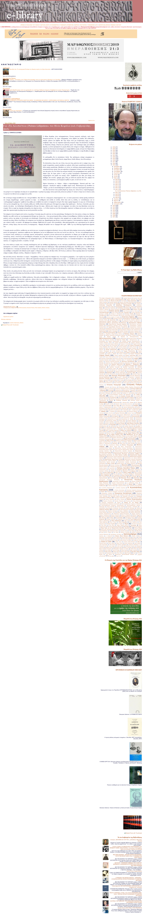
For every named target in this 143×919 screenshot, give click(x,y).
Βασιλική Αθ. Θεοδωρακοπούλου (130, 336)
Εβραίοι (138, 378)
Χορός (102, 532)
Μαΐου (116, 178)
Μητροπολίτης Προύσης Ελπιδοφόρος (133, 459)
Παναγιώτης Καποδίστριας (123, 493)
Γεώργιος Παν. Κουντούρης (111, 345)
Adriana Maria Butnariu (121, 536)
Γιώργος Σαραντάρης (130, 355)
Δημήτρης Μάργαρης (135, 368)
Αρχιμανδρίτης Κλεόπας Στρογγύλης (132, 328)
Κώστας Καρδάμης (110, 421)
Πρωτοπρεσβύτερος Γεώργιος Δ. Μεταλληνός (132, 503)
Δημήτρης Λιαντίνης (123, 368)
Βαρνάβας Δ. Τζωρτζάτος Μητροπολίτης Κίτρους (110, 333)
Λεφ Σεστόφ (111, 426)
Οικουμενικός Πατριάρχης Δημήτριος (121, 481)
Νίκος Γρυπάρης (138, 472)
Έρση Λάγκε (108, 391)
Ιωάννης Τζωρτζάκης (103, 409)
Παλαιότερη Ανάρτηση (89, 319)
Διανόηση (109, 372)
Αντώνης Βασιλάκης (135, 312)
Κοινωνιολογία (135, 416)
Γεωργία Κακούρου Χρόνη (105, 342)
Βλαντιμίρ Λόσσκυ (132, 338)
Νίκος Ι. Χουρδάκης (124, 473)
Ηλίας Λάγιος (139, 397)
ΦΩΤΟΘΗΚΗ (83, 25)
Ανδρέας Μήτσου (103, 311)
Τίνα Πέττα (111, 525)
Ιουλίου (116, 174)
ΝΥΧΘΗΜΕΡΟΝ (54, 25)
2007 (114, 217)
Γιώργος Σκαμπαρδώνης (110, 356)
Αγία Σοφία (123, 300)
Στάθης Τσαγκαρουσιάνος (122, 512)
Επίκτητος (114, 387)
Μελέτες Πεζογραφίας (127, 445)
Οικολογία (136, 478)
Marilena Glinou (109, 547)
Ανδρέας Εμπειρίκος (115, 309)
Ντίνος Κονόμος (132, 476)
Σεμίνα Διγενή (115, 509)
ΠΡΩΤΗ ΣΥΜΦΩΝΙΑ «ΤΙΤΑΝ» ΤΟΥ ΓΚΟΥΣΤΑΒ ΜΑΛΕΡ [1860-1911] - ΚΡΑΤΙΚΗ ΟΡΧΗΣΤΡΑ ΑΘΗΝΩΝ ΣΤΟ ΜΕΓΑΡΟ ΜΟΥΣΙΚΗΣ (125, 894)
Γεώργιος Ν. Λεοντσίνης (125, 343)
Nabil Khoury (134, 548)
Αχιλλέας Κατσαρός (123, 331)
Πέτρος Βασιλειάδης (137, 500)
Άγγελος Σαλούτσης (131, 299)
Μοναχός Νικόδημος (115, 465)
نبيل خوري (119, 555)
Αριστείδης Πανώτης (117, 318)
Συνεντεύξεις (119, 517)
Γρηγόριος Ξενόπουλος (116, 359)
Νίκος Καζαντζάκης (116, 475)
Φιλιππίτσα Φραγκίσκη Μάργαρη (114, 526)
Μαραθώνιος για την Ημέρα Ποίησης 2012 (127, 433)
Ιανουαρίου (117, 203)
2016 (114, 163)
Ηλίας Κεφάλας (38, 307)
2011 (114, 210)
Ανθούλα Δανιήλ (22, 307)
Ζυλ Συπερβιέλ (137, 396)
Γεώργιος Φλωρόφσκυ (134, 345)
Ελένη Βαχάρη (128, 380)
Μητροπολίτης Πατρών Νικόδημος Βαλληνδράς (117, 456)
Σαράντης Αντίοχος (104, 509)
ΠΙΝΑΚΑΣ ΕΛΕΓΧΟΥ (116, 25)
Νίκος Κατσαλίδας (136, 475)
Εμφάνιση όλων (91, 120)
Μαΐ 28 (117, 179)
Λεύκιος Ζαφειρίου (131, 424)
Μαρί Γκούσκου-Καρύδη (131, 437)
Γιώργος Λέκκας (104, 355)
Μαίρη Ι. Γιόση (137, 430)
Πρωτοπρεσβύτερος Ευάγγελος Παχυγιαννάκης (112, 505)
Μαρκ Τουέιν (137, 441)
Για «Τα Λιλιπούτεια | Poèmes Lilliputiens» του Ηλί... (128, 191)
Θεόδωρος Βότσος (135, 400)
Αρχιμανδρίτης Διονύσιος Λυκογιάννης (117, 326)
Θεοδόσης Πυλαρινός (121, 400)
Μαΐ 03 (117, 197)
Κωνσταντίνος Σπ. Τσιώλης (127, 419)
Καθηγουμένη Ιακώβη (122, 411)
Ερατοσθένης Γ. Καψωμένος (129, 390)
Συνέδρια (111, 517)
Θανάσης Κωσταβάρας (129, 398)
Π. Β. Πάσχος (128, 484)
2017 (114, 161)
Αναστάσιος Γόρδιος (129, 306)
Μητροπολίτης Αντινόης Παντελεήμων (124, 448)
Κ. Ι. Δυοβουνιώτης (134, 409)
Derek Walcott (125, 538)
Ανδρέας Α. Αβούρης (104, 309)
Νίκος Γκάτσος (118, 472)
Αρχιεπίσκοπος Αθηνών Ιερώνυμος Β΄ (109, 321)
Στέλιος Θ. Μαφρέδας (126, 515)
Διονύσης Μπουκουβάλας (124, 374)
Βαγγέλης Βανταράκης (109, 332)
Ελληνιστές (107, 387)
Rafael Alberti (116, 551)
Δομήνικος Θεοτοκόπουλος (119, 378)
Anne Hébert (116, 537)
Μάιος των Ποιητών (126, 430)
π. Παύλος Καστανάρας (119, 490)
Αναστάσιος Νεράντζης (110, 307)
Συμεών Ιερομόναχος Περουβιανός (128, 516)
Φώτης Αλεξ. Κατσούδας (106, 529)
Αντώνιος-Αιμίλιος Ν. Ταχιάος (113, 317)
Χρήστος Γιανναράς (125, 532)
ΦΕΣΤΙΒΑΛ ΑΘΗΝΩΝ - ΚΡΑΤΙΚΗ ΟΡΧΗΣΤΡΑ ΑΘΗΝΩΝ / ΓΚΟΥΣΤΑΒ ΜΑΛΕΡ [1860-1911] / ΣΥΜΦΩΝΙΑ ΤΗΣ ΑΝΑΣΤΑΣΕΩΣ (127, 856)
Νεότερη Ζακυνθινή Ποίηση (126, 468)
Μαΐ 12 (117, 189)
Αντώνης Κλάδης (129, 313)
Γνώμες (135, 358)
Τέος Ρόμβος (120, 523)
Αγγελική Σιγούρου (103, 299)
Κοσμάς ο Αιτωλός (103, 417)
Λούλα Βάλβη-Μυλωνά (137, 427)
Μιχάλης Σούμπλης (131, 463)
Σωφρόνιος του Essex (123, 519)
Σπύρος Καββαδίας (123, 510)
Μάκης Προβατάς (103, 431)
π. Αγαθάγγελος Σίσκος (132, 482)
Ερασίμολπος (118, 390)
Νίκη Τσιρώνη (111, 469)
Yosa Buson (109, 554)
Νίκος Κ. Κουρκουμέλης (136, 473)
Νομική (109, 476)
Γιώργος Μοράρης (118, 355)
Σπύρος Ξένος (112, 512)
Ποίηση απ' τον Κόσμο (131, 502)
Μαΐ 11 (117, 192)
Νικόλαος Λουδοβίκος (116, 471)
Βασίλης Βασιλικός (121, 335)
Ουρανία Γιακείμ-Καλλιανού (118, 482)
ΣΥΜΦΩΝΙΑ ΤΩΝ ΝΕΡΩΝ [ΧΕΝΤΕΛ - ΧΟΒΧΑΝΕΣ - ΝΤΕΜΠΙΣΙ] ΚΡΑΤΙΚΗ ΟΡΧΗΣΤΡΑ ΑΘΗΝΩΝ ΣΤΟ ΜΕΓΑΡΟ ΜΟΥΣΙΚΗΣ (127, 879)
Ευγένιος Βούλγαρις (105, 393)
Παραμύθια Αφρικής (115, 496)
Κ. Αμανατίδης (125, 409)
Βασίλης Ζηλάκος (132, 335)
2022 (114, 153)
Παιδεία (103, 491)
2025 (114, 148)
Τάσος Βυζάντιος (103, 522)
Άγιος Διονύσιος (132, 300)
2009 (114, 213)
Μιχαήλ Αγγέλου (120, 463)
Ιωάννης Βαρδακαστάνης (129, 407)
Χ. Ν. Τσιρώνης (128, 529)
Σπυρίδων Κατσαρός (112, 510)
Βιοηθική (124, 338)
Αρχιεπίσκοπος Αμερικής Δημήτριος (118, 324)
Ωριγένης (101, 535)
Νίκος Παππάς (102, 476)
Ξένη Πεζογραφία (114, 478)
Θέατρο (111, 400)
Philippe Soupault (133, 550)
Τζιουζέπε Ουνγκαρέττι (137, 523)
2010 (114, 212)
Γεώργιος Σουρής (124, 345)
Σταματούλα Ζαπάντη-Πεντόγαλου (121, 513)
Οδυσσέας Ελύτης (126, 478)
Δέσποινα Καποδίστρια (128, 361)
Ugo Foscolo (128, 553)
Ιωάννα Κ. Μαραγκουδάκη (105, 407)
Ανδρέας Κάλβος (125, 309)
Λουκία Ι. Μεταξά (126, 427)
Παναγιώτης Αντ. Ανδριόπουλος (134, 491)
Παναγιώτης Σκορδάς (135, 494)
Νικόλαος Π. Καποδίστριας (129, 471)
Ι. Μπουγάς (124, 402)
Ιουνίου (116, 176)
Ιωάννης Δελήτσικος (111, 408)
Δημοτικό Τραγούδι (120, 371)
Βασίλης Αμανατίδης (110, 335)
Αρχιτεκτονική (102, 331)
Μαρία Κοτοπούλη (129, 439)
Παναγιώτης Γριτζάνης (107, 493)
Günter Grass (118, 541)
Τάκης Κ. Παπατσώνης (104, 520)
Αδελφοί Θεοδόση (114, 302)
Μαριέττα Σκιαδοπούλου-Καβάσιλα (124, 440)
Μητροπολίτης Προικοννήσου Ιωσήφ (113, 459)
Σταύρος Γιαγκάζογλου (104, 515)
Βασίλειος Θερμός (129, 333)
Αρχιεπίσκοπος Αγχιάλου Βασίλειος (132, 319)
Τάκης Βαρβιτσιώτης (135, 519)
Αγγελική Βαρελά (127, 298)
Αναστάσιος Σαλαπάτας (123, 308)
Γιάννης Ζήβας (113, 346)
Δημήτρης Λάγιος (112, 368)
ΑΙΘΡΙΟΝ (76, 25)
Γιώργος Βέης (111, 352)
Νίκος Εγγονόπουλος (106, 473)
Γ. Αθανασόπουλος (132, 339)
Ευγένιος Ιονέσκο (116, 393)
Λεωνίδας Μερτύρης (128, 426)
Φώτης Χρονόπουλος (118, 529)
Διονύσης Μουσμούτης (111, 374)
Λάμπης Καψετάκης (103, 424)
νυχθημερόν (6, 68)
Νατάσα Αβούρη (103, 468)
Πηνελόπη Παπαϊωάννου (108, 502)
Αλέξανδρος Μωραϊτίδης (105, 305)
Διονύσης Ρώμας (136, 374)
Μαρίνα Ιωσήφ (137, 440)
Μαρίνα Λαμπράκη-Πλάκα (105, 441)
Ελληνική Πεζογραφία (114, 385)
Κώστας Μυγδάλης (132, 421)
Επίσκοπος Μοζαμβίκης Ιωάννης (122, 388)
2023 (114, 152)
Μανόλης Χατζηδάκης (132, 431)
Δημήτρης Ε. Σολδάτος (116, 365)
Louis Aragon (112, 546)
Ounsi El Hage (116, 550)
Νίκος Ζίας (115, 473)
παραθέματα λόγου (26, 5)
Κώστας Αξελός (122, 420)
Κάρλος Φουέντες (109, 413)
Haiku (138, 541)
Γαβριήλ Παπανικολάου (113, 341)
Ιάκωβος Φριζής (119, 404)
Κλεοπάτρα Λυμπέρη (125, 416)
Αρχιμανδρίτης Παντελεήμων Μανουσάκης (108, 329)
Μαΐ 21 (117, 184)
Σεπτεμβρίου (117, 171)
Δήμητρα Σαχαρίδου (104, 364)
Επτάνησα (110, 390)
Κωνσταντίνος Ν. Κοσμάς (113, 419)
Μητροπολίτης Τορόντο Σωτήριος (107, 462)
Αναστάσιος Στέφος (135, 307)
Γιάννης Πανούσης (122, 348)
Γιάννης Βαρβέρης (103, 346)
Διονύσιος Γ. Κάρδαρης (134, 377)
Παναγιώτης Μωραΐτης (112, 494)
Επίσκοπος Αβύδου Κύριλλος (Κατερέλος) (129, 387)
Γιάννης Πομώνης (132, 348)
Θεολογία (103, 402)
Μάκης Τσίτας (112, 431)
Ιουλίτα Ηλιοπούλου (126, 405)
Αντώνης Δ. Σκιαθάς (104, 313)
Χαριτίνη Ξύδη (124, 530)
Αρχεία (119, 319)
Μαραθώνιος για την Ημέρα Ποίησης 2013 (111, 434)
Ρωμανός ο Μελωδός (132, 506)
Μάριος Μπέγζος (128, 441)
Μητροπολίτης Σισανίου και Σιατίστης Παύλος (129, 460)
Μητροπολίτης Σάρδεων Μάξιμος (108, 460)
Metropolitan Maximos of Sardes (121, 548)
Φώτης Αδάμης (138, 528)
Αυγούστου (117, 173)
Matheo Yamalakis (127, 547)
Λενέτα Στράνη (122, 424)
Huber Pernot (119, 543)
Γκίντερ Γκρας (118, 358)
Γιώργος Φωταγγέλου (123, 356)
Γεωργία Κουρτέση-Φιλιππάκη (121, 342)
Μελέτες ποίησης (45, 307)
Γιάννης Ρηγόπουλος (111, 349)
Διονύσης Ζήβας (131, 372)
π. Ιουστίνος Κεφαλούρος (107, 487)
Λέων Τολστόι (119, 426)
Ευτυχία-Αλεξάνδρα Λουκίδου (116, 394)
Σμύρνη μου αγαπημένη (15, 110)
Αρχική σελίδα (47, 319)
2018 (114, 160)
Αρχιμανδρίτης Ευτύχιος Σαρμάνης (114, 328)
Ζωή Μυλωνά (113, 397)
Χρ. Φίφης (116, 532)
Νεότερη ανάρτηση (6, 319)
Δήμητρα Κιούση (136, 362)
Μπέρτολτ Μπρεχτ (103, 466)
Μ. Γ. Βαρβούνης (119, 428)
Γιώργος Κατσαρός (123, 353)
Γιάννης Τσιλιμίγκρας (104, 351)
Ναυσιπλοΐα (112, 468)
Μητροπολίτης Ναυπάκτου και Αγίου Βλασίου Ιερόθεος (113, 455)
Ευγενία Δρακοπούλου (137, 391)
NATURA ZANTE (45, 25)
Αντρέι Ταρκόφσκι (124, 312)
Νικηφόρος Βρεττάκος (122, 469)
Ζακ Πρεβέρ (137, 394)
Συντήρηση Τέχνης (130, 517)
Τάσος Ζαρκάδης (123, 522)
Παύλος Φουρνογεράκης (134, 499)
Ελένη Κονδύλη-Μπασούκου (105, 382)
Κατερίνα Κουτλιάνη (112, 414)
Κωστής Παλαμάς (120, 423)
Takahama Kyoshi (111, 553)
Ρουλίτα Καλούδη (121, 506)
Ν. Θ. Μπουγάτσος (126, 466)
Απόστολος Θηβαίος (128, 317)
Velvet (134, 553)
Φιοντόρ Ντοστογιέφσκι (136, 526)
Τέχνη (126, 523)
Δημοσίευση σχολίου (8, 316)
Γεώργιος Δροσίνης (135, 342)
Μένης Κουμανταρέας (126, 446)
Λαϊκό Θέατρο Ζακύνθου (133, 423)
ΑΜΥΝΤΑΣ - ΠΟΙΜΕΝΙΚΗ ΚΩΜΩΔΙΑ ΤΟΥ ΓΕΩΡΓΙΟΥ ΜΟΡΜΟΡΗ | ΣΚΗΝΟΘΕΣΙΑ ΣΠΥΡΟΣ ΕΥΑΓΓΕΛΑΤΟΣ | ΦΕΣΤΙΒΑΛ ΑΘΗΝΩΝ (127, 864)
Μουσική (124, 465)
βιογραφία (118, 338)
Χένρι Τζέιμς (131, 530)
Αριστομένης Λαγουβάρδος (130, 318)
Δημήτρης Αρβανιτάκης (117, 364)
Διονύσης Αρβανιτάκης (120, 372)
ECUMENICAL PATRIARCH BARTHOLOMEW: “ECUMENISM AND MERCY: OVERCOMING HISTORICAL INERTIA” (39, 100)
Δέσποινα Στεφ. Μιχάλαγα (112, 362)
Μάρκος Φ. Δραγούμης (104, 443)
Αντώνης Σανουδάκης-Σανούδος (128, 315)
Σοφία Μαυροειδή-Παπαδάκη (126, 509)
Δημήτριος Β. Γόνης (115, 369)
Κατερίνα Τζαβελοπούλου (125, 414)
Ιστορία (135, 405)
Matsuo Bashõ (137, 547)
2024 (114, 150)
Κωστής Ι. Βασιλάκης (109, 423)
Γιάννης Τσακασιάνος (135, 349)
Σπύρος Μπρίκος (103, 512)
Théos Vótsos (120, 553)
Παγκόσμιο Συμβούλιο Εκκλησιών (134, 490)
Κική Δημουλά (115, 416)
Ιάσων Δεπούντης (129, 404)
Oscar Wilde (108, 550)
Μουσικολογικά (135, 465)
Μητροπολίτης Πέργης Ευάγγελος (114, 457)
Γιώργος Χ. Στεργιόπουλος (136, 356)
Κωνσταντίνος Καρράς (128, 417)
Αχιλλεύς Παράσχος (134, 331)
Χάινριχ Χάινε (137, 529)
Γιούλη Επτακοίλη (116, 351)
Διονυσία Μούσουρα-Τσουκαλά (106, 377)
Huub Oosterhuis (128, 543)
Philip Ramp (124, 550)
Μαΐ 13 (117, 187)
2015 (114, 165)
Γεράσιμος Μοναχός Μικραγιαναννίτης (131, 341)
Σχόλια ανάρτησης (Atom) (16, 322)
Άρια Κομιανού (107, 318)
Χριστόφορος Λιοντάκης (115, 534)
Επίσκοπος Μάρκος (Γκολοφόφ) (106, 388)
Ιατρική (136, 404)
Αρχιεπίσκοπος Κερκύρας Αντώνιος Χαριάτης (116, 325)
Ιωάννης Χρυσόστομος (115, 409)
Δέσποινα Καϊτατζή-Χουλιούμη (112, 361)
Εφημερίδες (128, 394)
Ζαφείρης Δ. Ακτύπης (114, 396)
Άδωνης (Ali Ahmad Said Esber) (127, 302)
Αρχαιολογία (113, 319)
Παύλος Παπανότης (109, 499)
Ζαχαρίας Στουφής (125, 396)
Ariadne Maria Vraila (126, 537)
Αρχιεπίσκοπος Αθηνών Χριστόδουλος (131, 321)
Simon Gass (102, 553)
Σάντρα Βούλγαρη (130, 508)
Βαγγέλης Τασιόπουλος (135, 332)
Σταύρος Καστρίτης (115, 515)
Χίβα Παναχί (139, 530)
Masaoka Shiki (118, 547)
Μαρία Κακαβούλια (117, 439)
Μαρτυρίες (114, 443)
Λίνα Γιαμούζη (107, 427)
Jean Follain (137, 543)
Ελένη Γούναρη (109, 381)
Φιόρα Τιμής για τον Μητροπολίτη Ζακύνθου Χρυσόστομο (116, 528)
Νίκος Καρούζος (126, 475)
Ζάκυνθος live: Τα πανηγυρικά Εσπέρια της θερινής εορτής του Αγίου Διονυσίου (30, 69)
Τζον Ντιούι (104, 525)
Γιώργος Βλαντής (120, 352)
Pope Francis (108, 551)
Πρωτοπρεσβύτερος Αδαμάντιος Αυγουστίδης (109, 503)
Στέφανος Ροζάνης (115, 516)
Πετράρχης (128, 500)
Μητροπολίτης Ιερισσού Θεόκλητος (121, 452)
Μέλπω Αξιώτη (113, 446)
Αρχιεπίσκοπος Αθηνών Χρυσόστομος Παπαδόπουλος (112, 322)
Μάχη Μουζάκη (131, 443)
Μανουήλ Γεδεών (110, 433)
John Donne (112, 544)
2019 (114, 158)
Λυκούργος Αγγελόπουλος (107, 428)
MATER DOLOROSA (104, 25)
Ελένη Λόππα (134, 382)
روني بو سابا (111, 555)
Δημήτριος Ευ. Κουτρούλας (128, 369)
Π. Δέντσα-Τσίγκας (112, 485)
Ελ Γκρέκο (121, 380)
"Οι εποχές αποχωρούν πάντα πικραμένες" (110, 298)
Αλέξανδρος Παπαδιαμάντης (124, 305)
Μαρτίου (116, 200)
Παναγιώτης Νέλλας (124, 494)
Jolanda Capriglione (122, 544)
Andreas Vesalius (136, 535)
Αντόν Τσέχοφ (115, 312)
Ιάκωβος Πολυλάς (110, 404)
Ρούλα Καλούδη (110, 506)
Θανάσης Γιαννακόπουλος (116, 398)
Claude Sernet (107, 538)
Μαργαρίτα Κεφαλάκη (104, 437)
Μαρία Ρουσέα (110, 440)
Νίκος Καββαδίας (105, 475)
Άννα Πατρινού (126, 311)
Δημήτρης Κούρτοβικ (114, 367)
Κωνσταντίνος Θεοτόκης (115, 417)
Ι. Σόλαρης (131, 402)
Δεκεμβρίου (117, 166)
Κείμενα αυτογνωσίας (104, 416)
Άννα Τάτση (134, 311)
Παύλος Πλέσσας (120, 499)
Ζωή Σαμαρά (121, 397)
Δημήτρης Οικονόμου (104, 369)
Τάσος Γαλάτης (113, 522)
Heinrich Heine (102, 543)
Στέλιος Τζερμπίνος (137, 515)
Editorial (132, 538)
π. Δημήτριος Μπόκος (122, 485)
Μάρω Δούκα (123, 443)
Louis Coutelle (120, 546)
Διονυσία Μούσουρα (135, 375)
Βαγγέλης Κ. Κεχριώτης (122, 332)
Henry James (111, 543)
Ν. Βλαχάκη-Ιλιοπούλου (114, 466)
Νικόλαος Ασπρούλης (135, 469)
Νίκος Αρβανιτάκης (108, 472)
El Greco (138, 538)
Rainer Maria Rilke (125, 551)
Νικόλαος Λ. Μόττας (104, 471)
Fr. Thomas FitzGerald (104, 540)
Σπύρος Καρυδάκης (135, 511)
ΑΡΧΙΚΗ (23, 25)
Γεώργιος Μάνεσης (114, 343)
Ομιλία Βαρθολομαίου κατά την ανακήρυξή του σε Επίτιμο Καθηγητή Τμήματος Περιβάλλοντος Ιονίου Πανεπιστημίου (39, 90)
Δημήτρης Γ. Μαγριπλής (132, 364)
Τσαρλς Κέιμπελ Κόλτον (122, 525)
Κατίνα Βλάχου (136, 414)
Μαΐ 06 (117, 194)
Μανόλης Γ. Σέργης (121, 431)
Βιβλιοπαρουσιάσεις (105, 338)
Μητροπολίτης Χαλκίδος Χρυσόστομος (127, 462)
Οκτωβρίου (117, 169)
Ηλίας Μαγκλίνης (104, 398)
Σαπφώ (138, 508)
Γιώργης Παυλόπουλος (129, 351)
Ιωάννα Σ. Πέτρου (117, 407)
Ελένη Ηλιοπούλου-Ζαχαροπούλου (132, 381)
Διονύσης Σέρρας (103, 375)
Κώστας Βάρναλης (132, 420)
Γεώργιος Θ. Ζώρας (103, 343)
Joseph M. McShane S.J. (134, 544)
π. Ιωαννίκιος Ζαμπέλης (120, 487)
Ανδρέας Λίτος (136, 309)
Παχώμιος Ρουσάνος (107, 500)
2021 (114, 155)
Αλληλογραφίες (119, 306)
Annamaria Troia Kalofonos (105, 537)
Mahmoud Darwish (130, 546)
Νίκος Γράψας (127, 472)
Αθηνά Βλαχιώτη (110, 303)
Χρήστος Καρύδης (136, 532)
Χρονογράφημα (130, 534)
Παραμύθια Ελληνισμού (128, 496)
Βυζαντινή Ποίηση (121, 339)
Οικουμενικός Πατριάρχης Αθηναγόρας (109, 479)
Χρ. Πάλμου (109, 532)
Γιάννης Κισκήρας (123, 346)
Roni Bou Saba (135, 551)
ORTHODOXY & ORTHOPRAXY (11, 99)
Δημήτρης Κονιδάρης (129, 365)
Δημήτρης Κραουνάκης (128, 367)
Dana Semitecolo (116, 538)
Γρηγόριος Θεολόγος (104, 359)
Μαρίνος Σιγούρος (117, 441)
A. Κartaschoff (109, 535)
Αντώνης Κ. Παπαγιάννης (117, 313)
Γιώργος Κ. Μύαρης (112, 353)
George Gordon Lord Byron (125, 540)
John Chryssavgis (103, 544)
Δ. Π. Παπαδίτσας (128, 359)
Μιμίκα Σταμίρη (111, 463)
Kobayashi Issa (102, 546)
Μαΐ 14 (117, 186)
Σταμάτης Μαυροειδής (135, 512)
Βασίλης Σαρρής (111, 336)
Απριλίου (116, 199)
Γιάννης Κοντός (132, 346)
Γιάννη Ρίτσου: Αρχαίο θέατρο (134, 871)
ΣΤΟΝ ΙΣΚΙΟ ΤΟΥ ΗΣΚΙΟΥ (33, 25)
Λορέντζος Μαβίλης (116, 427)
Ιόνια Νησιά (116, 405)
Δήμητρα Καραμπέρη (125, 362)
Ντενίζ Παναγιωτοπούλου (120, 476)
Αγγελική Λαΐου (136, 298)
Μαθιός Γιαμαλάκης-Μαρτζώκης (112, 430)
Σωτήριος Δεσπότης (111, 519)
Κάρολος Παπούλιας (120, 413)
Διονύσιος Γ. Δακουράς (122, 377)
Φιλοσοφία (126, 526)
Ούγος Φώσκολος (103, 482)
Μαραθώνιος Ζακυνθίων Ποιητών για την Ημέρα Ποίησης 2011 (125, 436)
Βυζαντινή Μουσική (109, 339)
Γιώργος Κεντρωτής (135, 353)
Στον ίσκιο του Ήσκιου (9, 78)
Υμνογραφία (133, 525)
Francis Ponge (114, 540)
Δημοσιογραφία (109, 371)
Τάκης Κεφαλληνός (116, 520)
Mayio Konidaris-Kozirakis (105, 548)
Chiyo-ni (135, 537)
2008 (114, 215)
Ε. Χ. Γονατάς (131, 378)
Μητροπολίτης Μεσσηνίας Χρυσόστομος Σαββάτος (127, 453)
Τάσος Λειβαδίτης (133, 522)
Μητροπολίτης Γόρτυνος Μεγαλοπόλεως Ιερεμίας (122, 449)
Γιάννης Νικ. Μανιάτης (110, 348)
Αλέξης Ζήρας (111, 306)
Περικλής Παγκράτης (119, 500)
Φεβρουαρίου (117, 202)
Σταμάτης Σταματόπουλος (105, 513)
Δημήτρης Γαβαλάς (103, 365)
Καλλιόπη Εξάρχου (133, 411)
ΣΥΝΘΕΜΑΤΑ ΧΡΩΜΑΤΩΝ (66, 25)
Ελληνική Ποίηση (30, 307)
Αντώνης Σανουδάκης (114, 315)
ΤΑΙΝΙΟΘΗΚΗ (91, 25)
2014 (114, 205)
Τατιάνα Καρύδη (111, 523)
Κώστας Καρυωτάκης (121, 421)
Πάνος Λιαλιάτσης (103, 496)
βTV (97, 25)
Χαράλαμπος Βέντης (114, 530)
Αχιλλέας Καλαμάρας (112, 331)
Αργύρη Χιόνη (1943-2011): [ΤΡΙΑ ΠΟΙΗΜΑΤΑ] (130, 908)
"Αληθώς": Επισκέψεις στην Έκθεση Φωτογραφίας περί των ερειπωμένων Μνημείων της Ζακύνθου (35, 79)
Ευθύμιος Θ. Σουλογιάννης (128, 393)
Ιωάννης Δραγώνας (122, 408)
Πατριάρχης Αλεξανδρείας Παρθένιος (122, 497)
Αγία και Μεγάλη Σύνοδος (112, 300)
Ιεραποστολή (108, 405)
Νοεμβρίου (117, 168)
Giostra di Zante (106, 541)
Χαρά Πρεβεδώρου (103, 530)
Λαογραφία (113, 424)
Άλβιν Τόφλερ (137, 303)
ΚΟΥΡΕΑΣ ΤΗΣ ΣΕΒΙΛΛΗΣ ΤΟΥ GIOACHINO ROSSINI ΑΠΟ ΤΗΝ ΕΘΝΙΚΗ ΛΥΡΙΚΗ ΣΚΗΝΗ (126, 901)
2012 (114, 208)
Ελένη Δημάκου (118, 381)
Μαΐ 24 (117, 181)
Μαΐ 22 (117, 182)
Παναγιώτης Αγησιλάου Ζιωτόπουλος (115, 491)
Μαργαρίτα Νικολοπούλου (117, 437)
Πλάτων (119, 502)
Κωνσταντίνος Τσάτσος (111, 420)
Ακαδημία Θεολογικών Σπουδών (124, 303)
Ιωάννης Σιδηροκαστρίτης (134, 408)
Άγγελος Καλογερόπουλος (117, 299)
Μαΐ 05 (117, 195)
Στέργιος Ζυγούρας (105, 516)
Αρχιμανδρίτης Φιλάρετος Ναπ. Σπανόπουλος (130, 329)
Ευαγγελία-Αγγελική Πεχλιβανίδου (121, 391)
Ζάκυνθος (102, 396)
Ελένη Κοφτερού (118, 382)
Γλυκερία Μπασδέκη (127, 358)
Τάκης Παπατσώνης (128, 520)
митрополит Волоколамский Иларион (124, 554)
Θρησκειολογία (116, 402)
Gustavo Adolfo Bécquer (129, 541)
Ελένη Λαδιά (126, 382)
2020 (114, 156)
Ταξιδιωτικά (137, 520)
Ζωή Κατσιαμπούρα (103, 397)
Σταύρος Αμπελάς (136, 513)
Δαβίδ (135, 359)
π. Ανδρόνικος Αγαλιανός (117, 484)
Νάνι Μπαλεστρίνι (136, 466)
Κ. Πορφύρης (112, 411)
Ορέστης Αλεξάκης (136, 481)
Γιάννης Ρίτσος (124, 349)
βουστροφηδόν (7, 109)
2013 (114, 207)
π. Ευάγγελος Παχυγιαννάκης (135, 485)
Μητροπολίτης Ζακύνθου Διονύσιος (123, 450)
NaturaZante (6, 88)
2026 (114, 147)
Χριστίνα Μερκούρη (103, 534)
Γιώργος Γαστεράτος (131, 352)
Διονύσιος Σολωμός (104, 378)
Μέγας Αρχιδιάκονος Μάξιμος (112, 444)
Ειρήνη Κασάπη (113, 380)
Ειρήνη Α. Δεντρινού (103, 380)
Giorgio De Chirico (137, 540)
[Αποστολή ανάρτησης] (17, 306)
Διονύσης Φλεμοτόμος (119, 375)
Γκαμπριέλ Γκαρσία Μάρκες (107, 358)
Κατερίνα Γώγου (130, 413)
